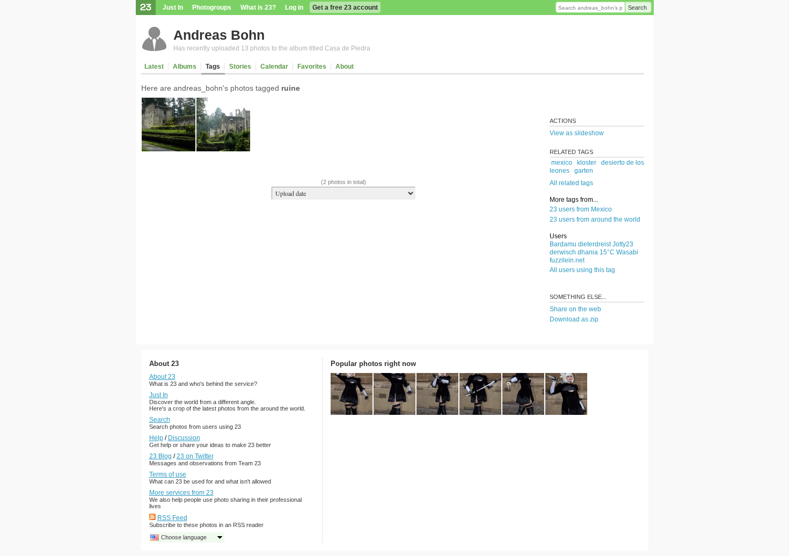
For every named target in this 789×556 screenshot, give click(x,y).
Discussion (184, 438)
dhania (588, 252)
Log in (294, 7)
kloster (586, 162)
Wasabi (627, 252)
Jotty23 (622, 244)
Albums (184, 66)
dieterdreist (594, 244)
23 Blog (160, 456)
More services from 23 (181, 492)
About (344, 66)
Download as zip (574, 319)
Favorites (311, 66)
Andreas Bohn (219, 34)
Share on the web (575, 309)
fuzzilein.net (567, 260)
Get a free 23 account (345, 7)
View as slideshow (577, 133)
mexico (561, 162)
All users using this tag (582, 270)
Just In (173, 7)
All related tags (571, 183)
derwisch (563, 252)
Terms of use (167, 474)
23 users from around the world (595, 219)
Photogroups (211, 7)
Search (637, 7)
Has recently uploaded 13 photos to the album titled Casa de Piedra (271, 48)
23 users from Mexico (581, 209)
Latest (154, 66)
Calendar (274, 66)
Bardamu (563, 244)
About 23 (162, 377)
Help (156, 438)
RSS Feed (172, 518)
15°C (607, 252)
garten (583, 170)
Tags (213, 66)
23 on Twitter (195, 456)
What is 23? (258, 7)
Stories (240, 66)
